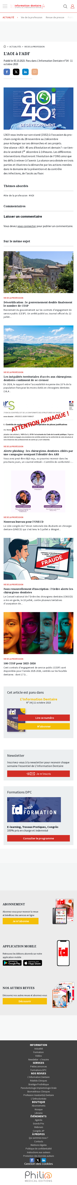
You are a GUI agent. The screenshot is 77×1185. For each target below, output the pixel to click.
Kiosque (38, 1109)
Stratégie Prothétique (38, 1084)
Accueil (5, 46)
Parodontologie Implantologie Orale (38, 1088)
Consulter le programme (38, 838)
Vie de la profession (34, 46)
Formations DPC (38, 1070)
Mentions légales (39, 1145)
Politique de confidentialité (39, 1148)
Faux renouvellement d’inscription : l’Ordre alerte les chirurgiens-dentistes (38, 590)
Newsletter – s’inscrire (38, 1059)
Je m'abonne (21, 921)
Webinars (38, 1127)
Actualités (15, 46)
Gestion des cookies (38, 1163)
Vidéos (38, 1055)
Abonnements (38, 1105)
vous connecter (26, 226)
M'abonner (44, 726)
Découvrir (25, 1001)
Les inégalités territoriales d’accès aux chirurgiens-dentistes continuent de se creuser (38, 378)
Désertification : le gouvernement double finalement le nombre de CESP (38, 304)
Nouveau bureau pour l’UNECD (24, 521)
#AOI (31, 195)
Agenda (38, 1120)
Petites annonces (38, 1066)
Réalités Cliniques (38, 1080)
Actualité (38, 1048)
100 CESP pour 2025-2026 (20, 663)
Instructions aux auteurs (38, 1152)
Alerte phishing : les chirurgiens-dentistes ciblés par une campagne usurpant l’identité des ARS (38, 452)
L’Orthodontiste (38, 1098)
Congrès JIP (38, 1130)
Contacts (38, 1141)
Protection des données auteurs (38, 1155)
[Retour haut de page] (70, 1175)
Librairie (38, 1113)
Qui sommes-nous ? (38, 1137)
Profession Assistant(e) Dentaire (38, 1095)
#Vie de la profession (15, 195)
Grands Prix (38, 1123)
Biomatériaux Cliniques (38, 1091)
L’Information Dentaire (38, 1077)
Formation (38, 1052)
